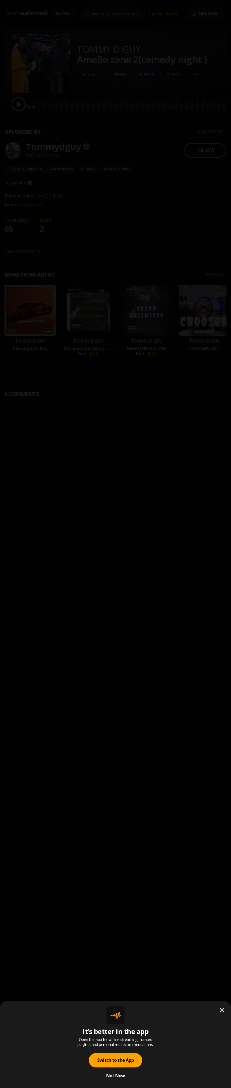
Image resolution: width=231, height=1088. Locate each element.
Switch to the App (115, 1060)
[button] (115, 544)
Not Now (115, 1076)
